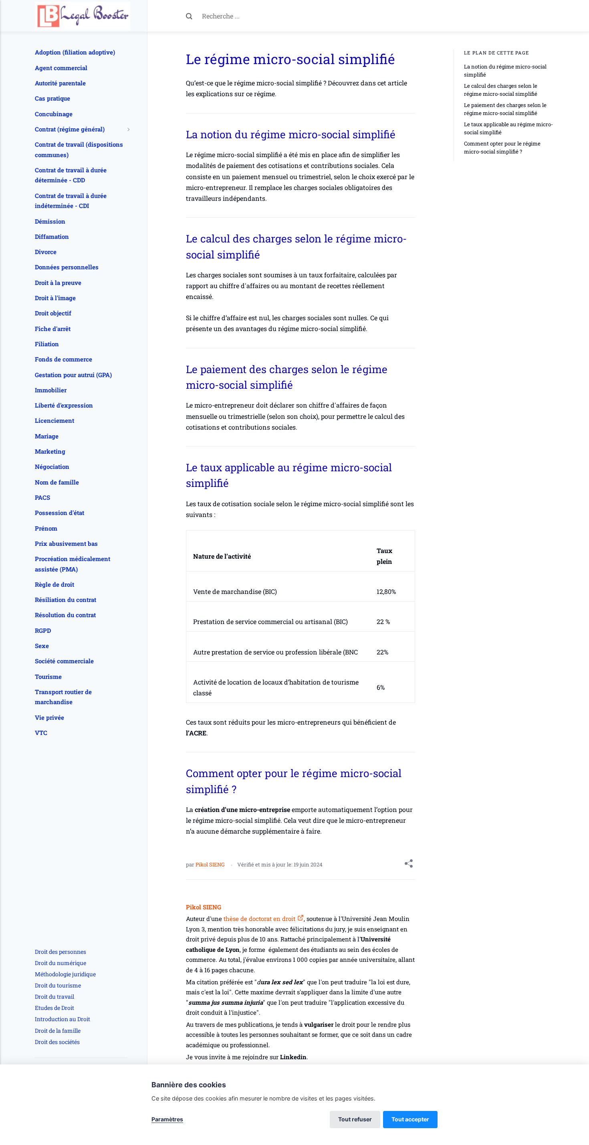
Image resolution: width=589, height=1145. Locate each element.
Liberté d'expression (64, 405)
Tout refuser (355, 1119)
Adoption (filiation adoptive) (75, 52)
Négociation (52, 466)
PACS (42, 497)
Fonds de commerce (63, 359)
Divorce (45, 252)
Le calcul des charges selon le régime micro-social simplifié (500, 89)
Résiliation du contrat (65, 600)
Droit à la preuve (58, 283)
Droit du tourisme (58, 985)
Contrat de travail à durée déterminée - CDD (71, 175)
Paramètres (167, 1119)
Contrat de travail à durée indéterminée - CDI (71, 201)
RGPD (43, 630)
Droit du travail (54, 996)
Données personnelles (67, 267)
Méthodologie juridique (65, 974)
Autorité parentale (60, 83)
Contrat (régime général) (70, 129)
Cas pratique (52, 98)
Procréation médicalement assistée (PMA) (72, 564)
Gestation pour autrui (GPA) (73, 375)
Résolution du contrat (65, 615)
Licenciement (54, 420)
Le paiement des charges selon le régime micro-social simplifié (505, 109)
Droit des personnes (60, 951)
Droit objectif (53, 313)
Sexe (42, 646)
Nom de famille (57, 482)
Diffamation (52, 236)
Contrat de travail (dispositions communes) (79, 149)
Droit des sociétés (57, 1042)
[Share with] (408, 864)
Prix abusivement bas (66, 543)
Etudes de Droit (54, 1008)
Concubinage (54, 114)
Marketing (50, 451)
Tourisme (48, 676)
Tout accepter (410, 1119)
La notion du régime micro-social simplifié (505, 70)
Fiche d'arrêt (53, 329)
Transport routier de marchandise (63, 697)
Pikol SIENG (211, 864)
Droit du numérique (60, 963)
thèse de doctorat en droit (258, 919)
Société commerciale (64, 661)
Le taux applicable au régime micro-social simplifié (508, 128)
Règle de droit (54, 584)
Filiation (47, 344)
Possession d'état (59, 513)
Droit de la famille (58, 1030)
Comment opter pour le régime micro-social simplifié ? (502, 147)
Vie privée (49, 717)
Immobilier (51, 390)
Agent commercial (61, 68)
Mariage (46, 436)
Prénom (46, 528)
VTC (41, 733)
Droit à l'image (55, 298)
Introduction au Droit (62, 1019)
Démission (50, 221)
